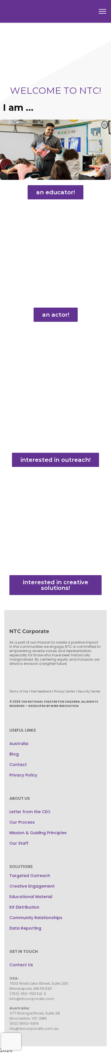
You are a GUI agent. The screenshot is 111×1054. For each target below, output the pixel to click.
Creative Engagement (32, 886)
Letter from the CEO (29, 812)
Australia (18, 743)
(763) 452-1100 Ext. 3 (27, 993)
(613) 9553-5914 (24, 1023)
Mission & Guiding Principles (38, 833)
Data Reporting (25, 928)
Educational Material (30, 896)
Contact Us (21, 965)
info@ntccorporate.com (31, 998)
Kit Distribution (24, 907)
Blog (14, 754)
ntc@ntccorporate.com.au (34, 1028)
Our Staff (18, 843)
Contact (18, 764)
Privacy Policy (23, 775)
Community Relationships (35, 918)
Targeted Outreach (29, 875)
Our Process (22, 822)
